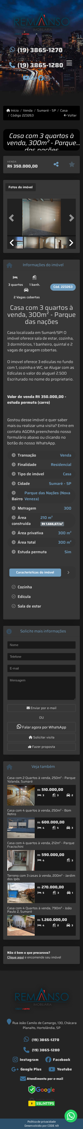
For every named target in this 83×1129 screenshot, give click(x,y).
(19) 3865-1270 (40, 50)
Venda (28, 110)
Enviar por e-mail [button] (43, 708)
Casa (64, 110)
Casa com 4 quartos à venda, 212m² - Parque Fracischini (40, 844)
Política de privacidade (41, 1121)
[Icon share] (26, 77)
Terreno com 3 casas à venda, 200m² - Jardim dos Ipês (41, 877)
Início (14, 110)
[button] (12, 217)
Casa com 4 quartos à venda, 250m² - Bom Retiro (39, 812)
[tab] (20, 187)
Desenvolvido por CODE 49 (41, 1125)
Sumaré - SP (46, 110)
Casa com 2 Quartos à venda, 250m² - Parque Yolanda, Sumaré (41, 779)
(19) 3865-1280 (40, 65)
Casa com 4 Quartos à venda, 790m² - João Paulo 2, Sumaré (39, 910)
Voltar (72, 115)
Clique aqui (15, 957)
